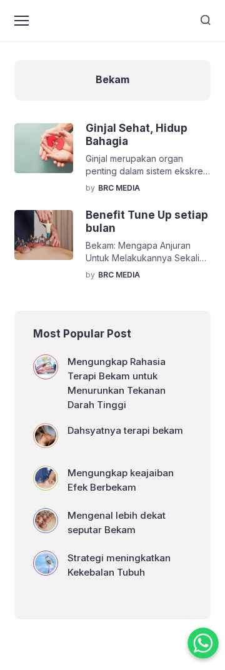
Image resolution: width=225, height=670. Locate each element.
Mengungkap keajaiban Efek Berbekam (121, 480)
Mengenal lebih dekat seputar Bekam (117, 522)
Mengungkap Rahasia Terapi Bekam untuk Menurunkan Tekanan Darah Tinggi (117, 383)
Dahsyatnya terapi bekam (125, 430)
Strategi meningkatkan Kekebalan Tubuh (119, 565)
